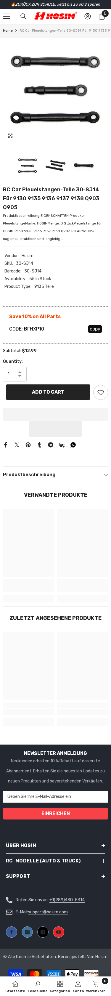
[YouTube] (58, 932)
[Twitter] (17, 444)
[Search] (23, 16)
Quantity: (13, 361)
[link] (28, 588)
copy (95, 329)
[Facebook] (5, 444)
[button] (55, 429)
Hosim (27, 255)
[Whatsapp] (73, 444)
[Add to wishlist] (100, 392)
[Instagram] (27, 932)
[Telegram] (50, 444)
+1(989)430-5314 (67, 899)
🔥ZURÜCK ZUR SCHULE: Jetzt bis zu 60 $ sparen (55, 4)
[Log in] (87, 16)
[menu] (6, 16)
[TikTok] (43, 932)
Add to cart (48, 392)
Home (8, 30)
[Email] (62, 444)
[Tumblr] (39, 444)
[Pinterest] (28, 444)
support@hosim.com (48, 912)
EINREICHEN (55, 813)
